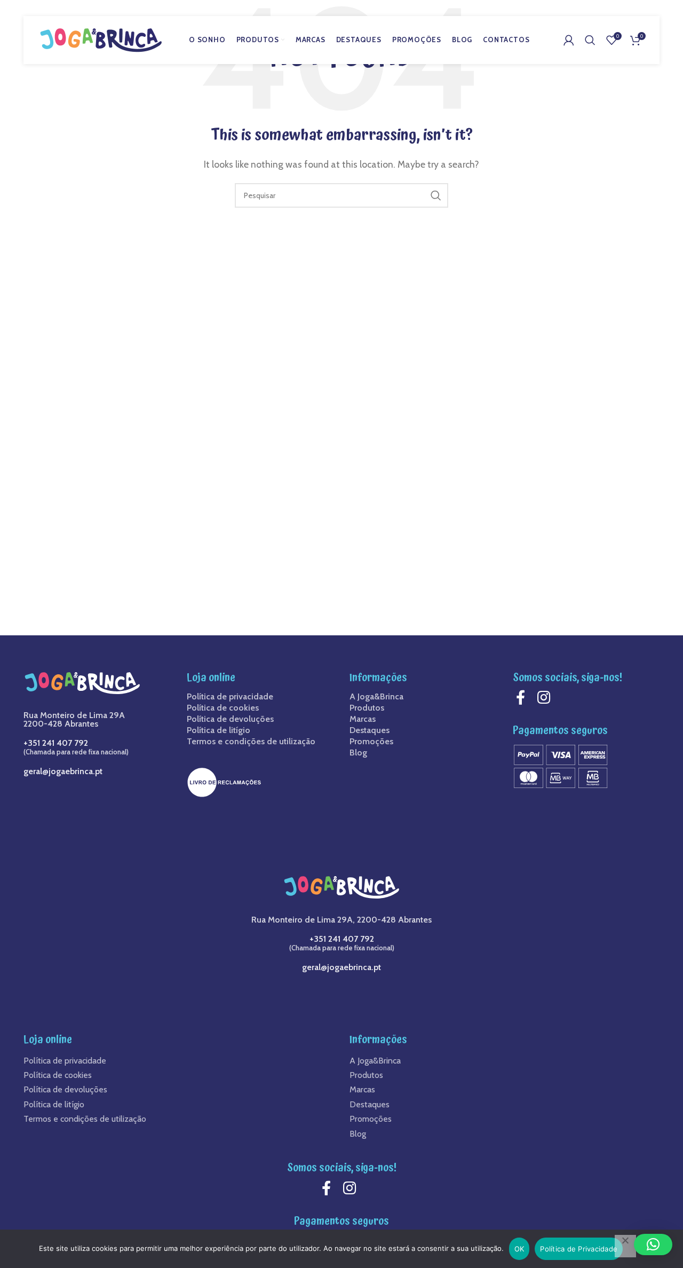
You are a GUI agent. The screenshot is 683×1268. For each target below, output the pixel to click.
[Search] (590, 40)
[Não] (625, 1246)
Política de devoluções (230, 719)
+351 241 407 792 (55, 743)
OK (519, 1249)
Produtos (367, 708)
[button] (653, 1244)
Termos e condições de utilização (251, 741)
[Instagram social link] (546, 697)
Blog (358, 753)
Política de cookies (223, 708)
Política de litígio (218, 730)
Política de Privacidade (578, 1249)
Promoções (371, 741)
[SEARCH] (436, 195)
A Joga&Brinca (376, 696)
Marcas (363, 719)
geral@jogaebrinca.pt (62, 771)
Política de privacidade (230, 696)
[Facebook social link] (523, 697)
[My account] (568, 40)
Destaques (370, 730)
